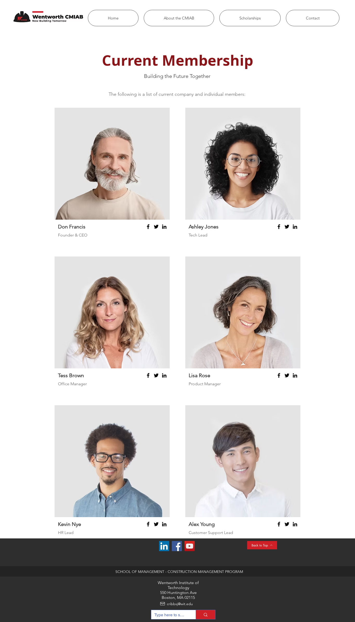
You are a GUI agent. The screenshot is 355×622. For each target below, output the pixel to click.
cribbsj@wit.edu (180, 603)
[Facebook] (148, 227)
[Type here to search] (205, 614)
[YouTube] (190, 546)
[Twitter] (156, 227)
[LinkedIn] (164, 227)
